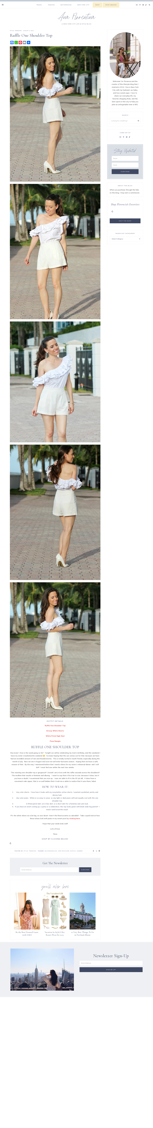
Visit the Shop (125, 221)
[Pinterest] (140, 2)
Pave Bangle (55, 741)
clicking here (74, 818)
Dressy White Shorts (55, 731)
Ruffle (73, 851)
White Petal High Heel (55, 736)
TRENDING (18, 30)
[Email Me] (137, 2)
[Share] (92, 851)
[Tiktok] (146, 2)
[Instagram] (143, 2)
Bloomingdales (51, 851)
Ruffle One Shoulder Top (55, 726)
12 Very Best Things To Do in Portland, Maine (82, 933)
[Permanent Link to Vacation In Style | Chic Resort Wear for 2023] (55, 929)
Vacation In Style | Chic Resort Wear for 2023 (55, 933)
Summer (80, 851)
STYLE (12, 30)
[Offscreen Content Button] (3, 4)
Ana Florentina (76, 18)
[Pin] (98, 851)
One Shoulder (63, 851)
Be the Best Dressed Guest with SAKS (27, 933)
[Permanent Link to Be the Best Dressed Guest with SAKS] (27, 929)
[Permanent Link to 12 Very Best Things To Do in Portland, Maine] (83, 929)
